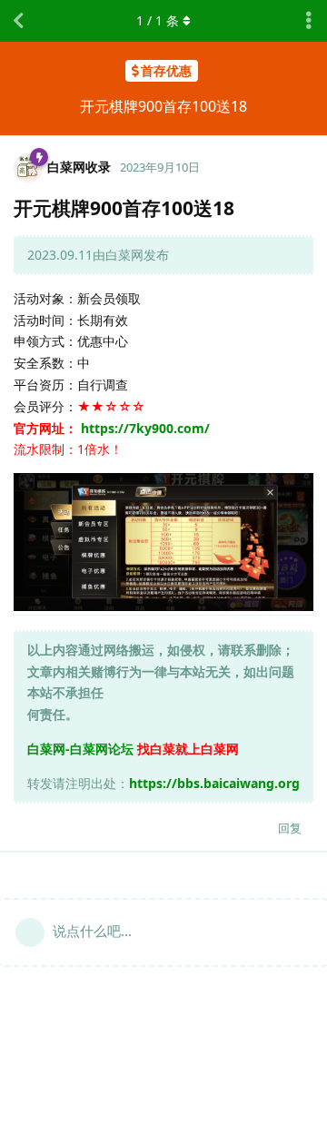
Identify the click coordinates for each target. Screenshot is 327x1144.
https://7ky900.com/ (145, 428)
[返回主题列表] (18, 21)
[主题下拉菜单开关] (309, 21)
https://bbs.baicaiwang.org (214, 783)
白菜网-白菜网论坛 (80, 748)
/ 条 (157, 20)
